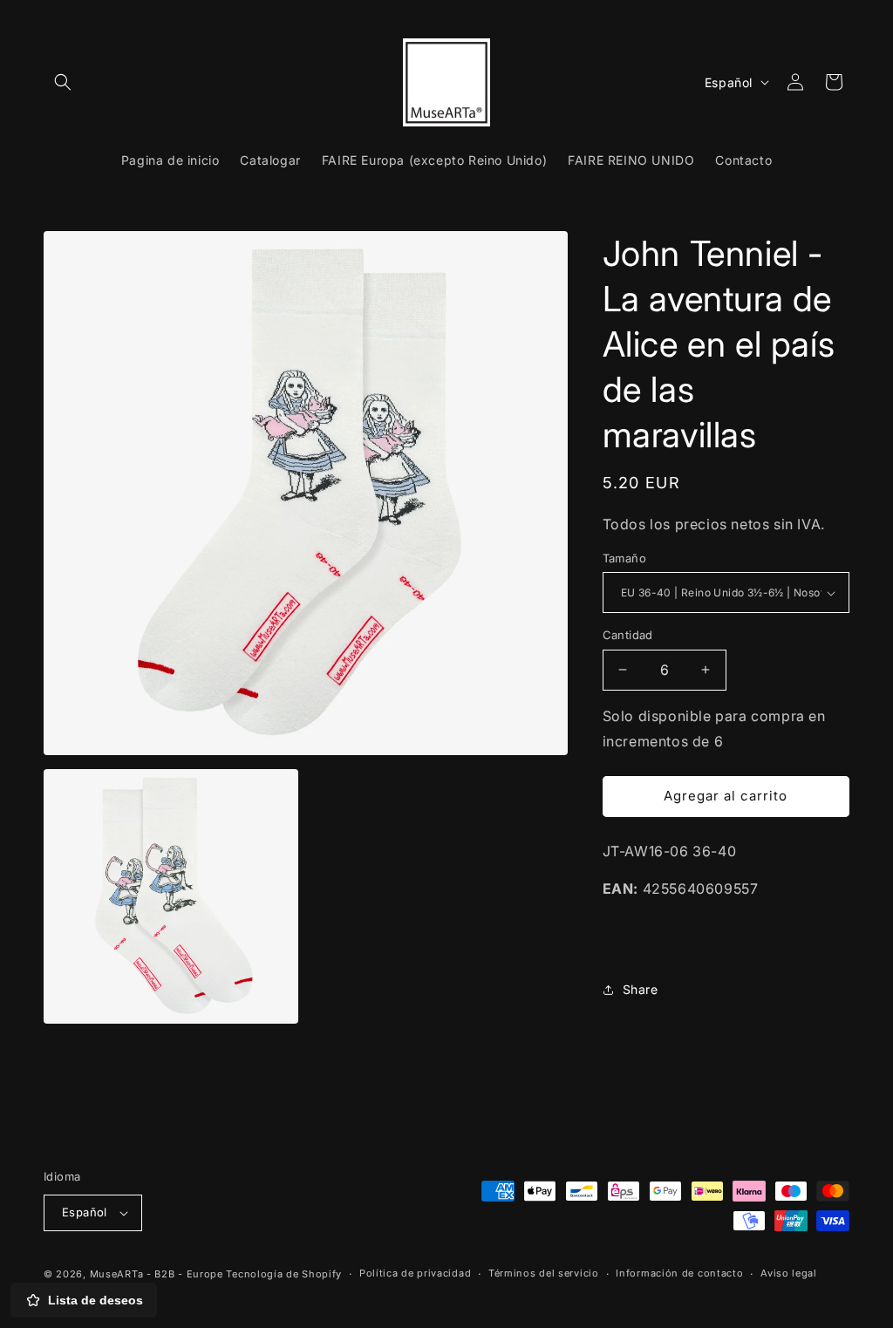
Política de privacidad (415, 1273)
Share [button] (640, 989)
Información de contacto (679, 1273)
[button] (63, 82)
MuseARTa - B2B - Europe (156, 1274)
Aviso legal (788, 1273)
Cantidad (628, 635)
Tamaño (624, 558)
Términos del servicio (543, 1273)
